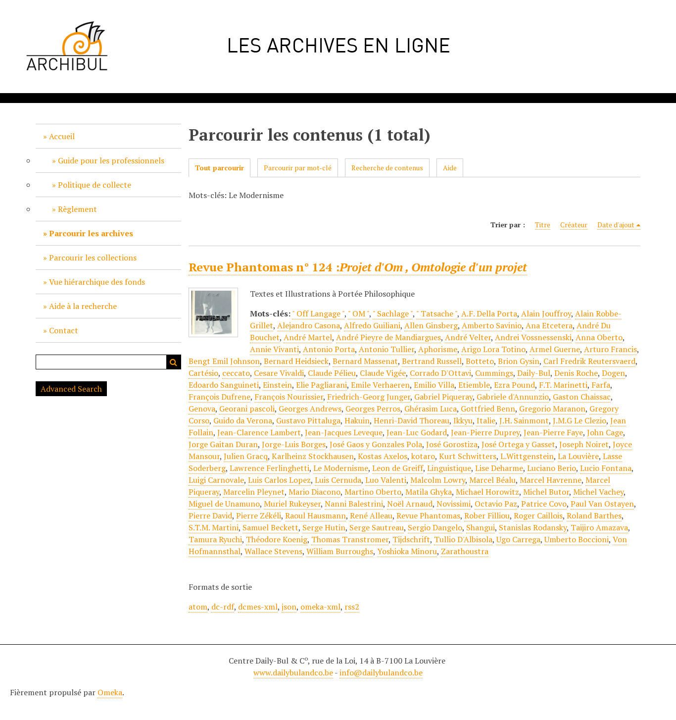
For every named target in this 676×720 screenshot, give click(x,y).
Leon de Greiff (397, 468)
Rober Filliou (487, 515)
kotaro (423, 456)
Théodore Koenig (276, 539)
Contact (63, 330)
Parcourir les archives (91, 233)
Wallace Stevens (273, 551)
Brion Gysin (518, 361)
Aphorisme (437, 349)
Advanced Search (71, 388)
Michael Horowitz (487, 491)
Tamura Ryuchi (215, 539)
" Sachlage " (393, 313)
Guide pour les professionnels (111, 160)
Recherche (173, 362)
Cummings (494, 372)
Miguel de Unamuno (224, 503)
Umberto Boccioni (576, 539)
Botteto (480, 361)
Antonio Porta (329, 349)
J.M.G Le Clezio (579, 420)
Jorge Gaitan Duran (223, 444)
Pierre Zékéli (258, 515)
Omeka (109, 692)
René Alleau (371, 515)
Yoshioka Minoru (407, 551)
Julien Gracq (246, 456)
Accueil (62, 136)
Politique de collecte (94, 184)
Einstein (277, 384)
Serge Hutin (323, 527)
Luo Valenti (385, 479)
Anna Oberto (599, 337)
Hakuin (357, 420)
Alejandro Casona (308, 325)
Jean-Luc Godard (416, 432)
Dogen (613, 372)
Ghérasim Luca (430, 408)
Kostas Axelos (382, 456)
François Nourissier (288, 396)
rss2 (351, 606)
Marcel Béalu (492, 479)
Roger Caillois (538, 515)
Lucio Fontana (605, 468)
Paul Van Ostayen (602, 503)
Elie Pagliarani (321, 384)
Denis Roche (576, 372)
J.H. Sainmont (524, 420)
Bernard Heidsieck (296, 361)
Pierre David (210, 515)
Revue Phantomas (428, 515)
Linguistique (449, 468)
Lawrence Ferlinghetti (269, 468)
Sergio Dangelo (435, 527)
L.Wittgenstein (527, 456)
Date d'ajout (615, 224)
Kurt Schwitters (467, 456)
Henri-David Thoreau (411, 420)
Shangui (480, 527)
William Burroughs (339, 551)
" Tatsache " (436, 313)
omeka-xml (320, 606)
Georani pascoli (247, 408)
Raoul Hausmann (315, 515)
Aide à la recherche (83, 306)
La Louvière (578, 456)
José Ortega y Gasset (518, 444)
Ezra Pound (514, 384)
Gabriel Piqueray (443, 396)
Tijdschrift (411, 539)
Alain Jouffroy (546, 313)
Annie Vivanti (274, 349)
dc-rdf (222, 606)
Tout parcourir (219, 167)
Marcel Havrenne (550, 479)
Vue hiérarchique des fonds (97, 281)
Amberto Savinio (492, 325)
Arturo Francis (610, 349)
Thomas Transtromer (349, 539)
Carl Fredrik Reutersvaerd (589, 361)
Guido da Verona (242, 420)
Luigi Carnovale (216, 479)
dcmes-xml (258, 606)
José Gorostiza (452, 444)
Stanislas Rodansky (533, 527)
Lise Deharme (499, 468)
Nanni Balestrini (354, 503)
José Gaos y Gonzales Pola (376, 444)
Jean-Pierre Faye (553, 432)
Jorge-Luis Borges (294, 444)
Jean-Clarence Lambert (259, 432)
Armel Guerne (555, 349)
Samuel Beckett (270, 527)
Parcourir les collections (93, 257)
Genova (202, 408)
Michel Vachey (598, 491)
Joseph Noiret (584, 444)
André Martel (308, 337)
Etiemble (474, 384)
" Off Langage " (318, 313)
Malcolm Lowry (437, 479)
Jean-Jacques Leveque (344, 432)
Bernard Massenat (365, 361)
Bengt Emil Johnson (224, 361)
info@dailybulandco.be (381, 672)
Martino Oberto (372, 491)
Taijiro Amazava (599, 527)
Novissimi (453, 503)
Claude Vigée (383, 372)
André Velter (468, 337)
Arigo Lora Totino (493, 349)
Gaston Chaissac (582, 396)
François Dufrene (219, 396)
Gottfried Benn (488, 408)
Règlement (77, 209)
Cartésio (203, 372)
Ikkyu (463, 420)
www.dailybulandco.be (293, 672)
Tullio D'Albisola (463, 539)
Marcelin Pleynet (254, 491)
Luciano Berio (551, 468)
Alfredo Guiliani (372, 325)
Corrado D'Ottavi (440, 372)
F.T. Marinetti (563, 384)
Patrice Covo (544, 503)
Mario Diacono (314, 491)
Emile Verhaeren (380, 384)
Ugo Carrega (518, 539)
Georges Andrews (310, 408)
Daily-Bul (533, 372)
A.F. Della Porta (489, 313)
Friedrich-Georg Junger (368, 396)
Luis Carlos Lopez (279, 479)
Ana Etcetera (549, 325)
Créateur (573, 224)
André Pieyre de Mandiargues (388, 337)
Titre (542, 224)
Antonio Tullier (386, 349)
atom (198, 606)
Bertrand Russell (432, 361)
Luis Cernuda (338, 479)
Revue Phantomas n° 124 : (358, 267)
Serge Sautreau (376, 527)
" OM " (358, 313)
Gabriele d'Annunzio (513, 396)
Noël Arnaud (410, 503)
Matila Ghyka (428, 491)
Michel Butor (546, 491)
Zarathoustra (464, 551)
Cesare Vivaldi (279, 372)
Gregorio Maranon (552, 408)
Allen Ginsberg (431, 325)
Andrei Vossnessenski (533, 337)
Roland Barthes (594, 515)
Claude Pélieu (332, 372)
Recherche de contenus (387, 167)
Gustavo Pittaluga (308, 420)
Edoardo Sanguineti (224, 384)
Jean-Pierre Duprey (485, 432)
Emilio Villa (434, 384)
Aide (450, 167)
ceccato (236, 372)
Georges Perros (372, 408)
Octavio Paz (496, 503)
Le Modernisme (340, 468)
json (289, 606)
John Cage (605, 432)
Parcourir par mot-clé (298, 167)
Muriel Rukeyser (292, 503)
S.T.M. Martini (214, 527)
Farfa (600, 384)
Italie (486, 420)
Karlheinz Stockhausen (313, 456)
